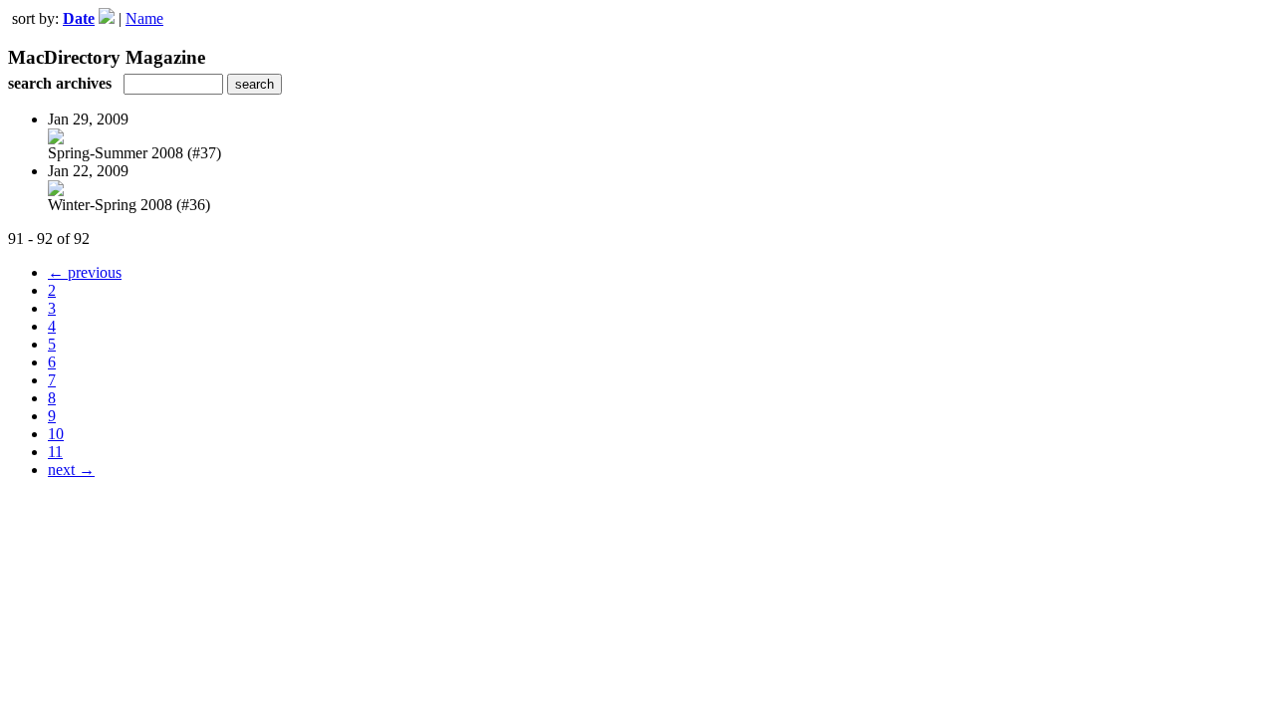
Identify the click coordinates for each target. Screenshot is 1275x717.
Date (79, 18)
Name (144, 18)
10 (56, 433)
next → (71, 469)
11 (55, 451)
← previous (85, 272)
